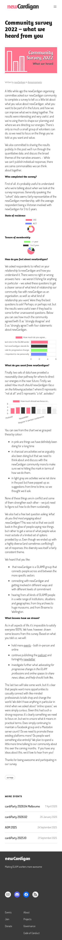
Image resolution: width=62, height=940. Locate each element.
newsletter (29, 659)
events (27, 645)
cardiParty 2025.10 (15, 838)
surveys (10, 777)
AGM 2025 (11, 827)
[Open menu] (55, 7)
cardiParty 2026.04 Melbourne (22, 806)
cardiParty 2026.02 (16, 817)
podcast (42, 655)
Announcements (35, 82)
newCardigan (19, 82)
